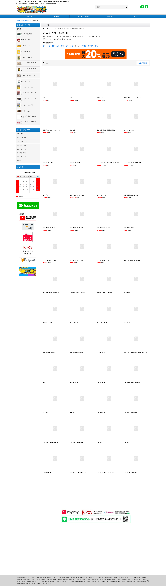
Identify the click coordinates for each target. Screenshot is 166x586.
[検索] (127, 6)
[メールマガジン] (142, 6)
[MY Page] (146, 6)
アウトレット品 (93, 46)
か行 (48, 46)
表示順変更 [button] (143, 63)
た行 (57, 46)
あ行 (44, 46)
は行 (67, 46)
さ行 (53, 46)
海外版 (84, 46)
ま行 (71, 46)
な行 (62, 46)
